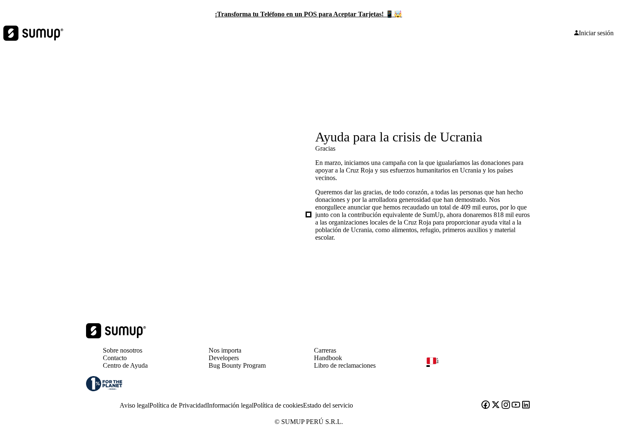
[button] (482, 366)
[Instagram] (506, 405)
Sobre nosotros (122, 350)
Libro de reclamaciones (345, 365)
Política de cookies (278, 405)
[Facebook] (486, 405)
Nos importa (225, 350)
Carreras (325, 350)
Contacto (115, 357)
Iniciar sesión (596, 33)
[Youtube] (516, 405)
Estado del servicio (328, 405)
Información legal (230, 405)
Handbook (328, 357)
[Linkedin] (526, 405)
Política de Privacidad (178, 405)
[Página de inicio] (116, 336)
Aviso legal (134, 405)
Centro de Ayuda (125, 365)
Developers (224, 357)
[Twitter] (496, 405)
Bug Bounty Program (237, 365)
